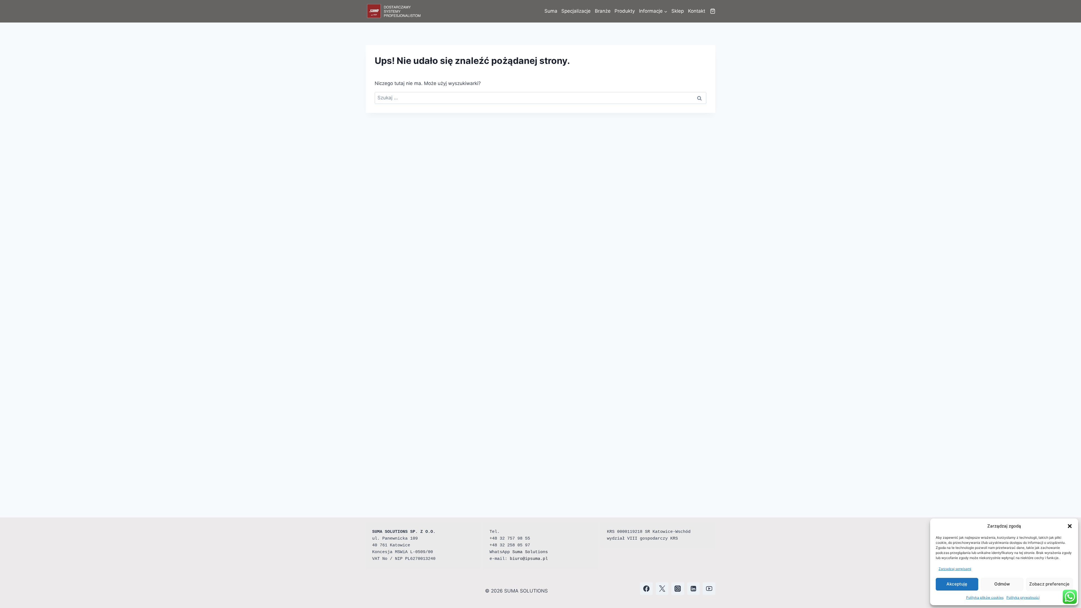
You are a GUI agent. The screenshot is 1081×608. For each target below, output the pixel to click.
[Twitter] (662, 588)
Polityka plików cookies (985, 597)
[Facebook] (646, 588)
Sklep (677, 11)
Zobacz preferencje (1049, 584)
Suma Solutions (530, 552)
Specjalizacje (576, 11)
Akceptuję (956, 584)
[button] (1070, 526)
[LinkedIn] (693, 588)
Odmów (1002, 584)
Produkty (625, 11)
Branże (603, 11)
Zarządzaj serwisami (955, 569)
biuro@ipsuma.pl (529, 558)
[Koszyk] (712, 11)
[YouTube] (709, 588)
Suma (550, 11)
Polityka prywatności (1023, 597)
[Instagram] (677, 588)
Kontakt (696, 11)
